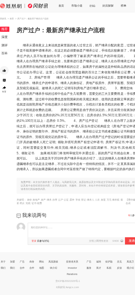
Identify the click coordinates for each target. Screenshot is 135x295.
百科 (4, 53)
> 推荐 (11, 18)
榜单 (123, 5)
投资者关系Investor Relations (72, 268)
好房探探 (108, 5)
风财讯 (3, 18)
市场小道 (76, 5)
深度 (4, 37)
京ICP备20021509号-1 (67, 281)
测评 (4, 45)
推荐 (4, 29)
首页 (61, 5)
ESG (92, 6)
